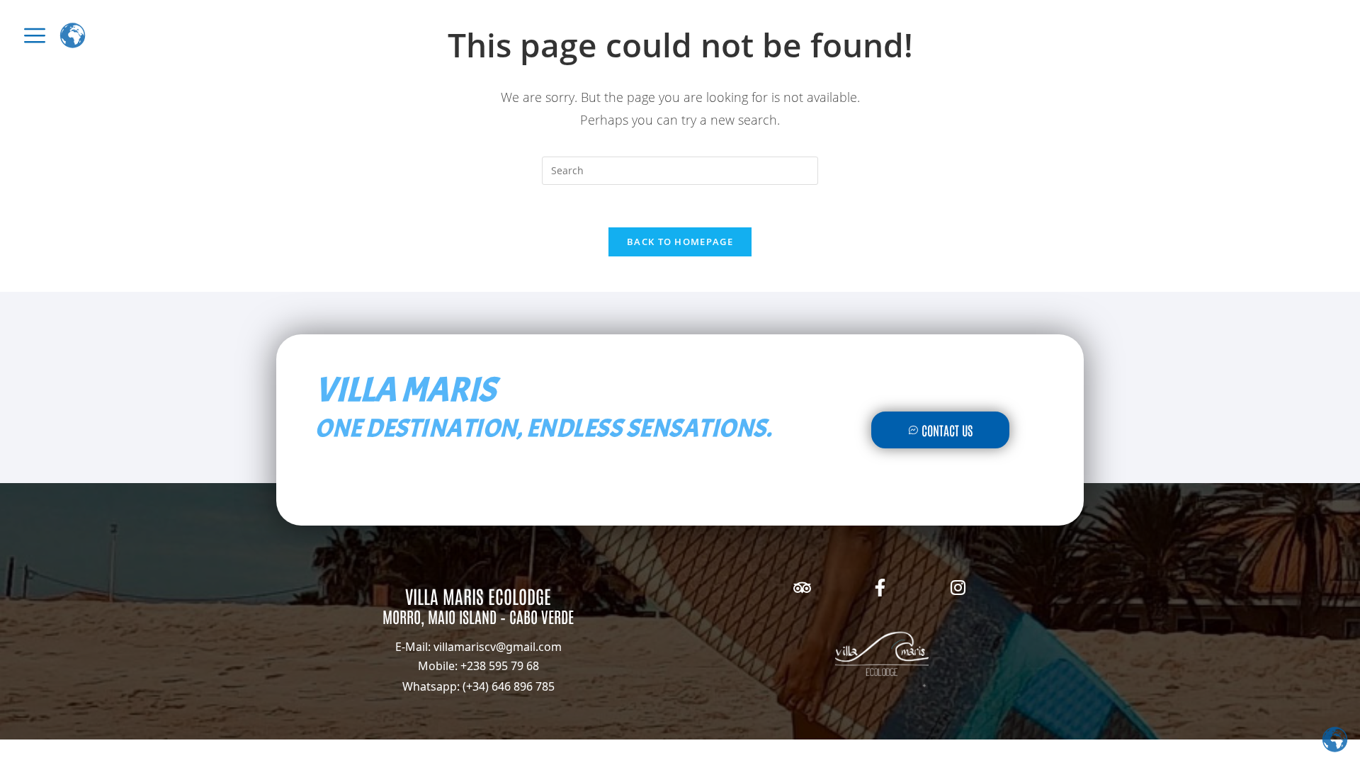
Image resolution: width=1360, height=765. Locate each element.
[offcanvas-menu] (34, 35)
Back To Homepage (680, 241)
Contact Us (947, 429)
